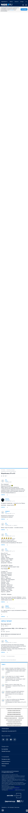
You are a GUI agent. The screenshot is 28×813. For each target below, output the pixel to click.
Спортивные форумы (11, 469)
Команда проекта (6, 761)
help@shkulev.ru (11, 789)
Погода (21, 1)
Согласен (24, 9)
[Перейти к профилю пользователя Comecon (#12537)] (2, 500)
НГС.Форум (3, 469)
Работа (11, 1)
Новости (16, 1)
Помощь (4, 765)
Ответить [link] (3, 494)
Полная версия (5, 728)
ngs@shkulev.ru (18, 786)
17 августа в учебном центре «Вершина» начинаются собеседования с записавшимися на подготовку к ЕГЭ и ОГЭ (15, 701)
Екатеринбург (5, 749)
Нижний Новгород (6, 751)
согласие (12, 9)
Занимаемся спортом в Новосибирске (8, 471)
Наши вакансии (5, 763)
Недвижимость (4, 1)
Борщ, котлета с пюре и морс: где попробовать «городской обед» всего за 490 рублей (15, 686)
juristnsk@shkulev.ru (17, 788)
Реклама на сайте (6, 759)
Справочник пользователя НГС (9, 731)
